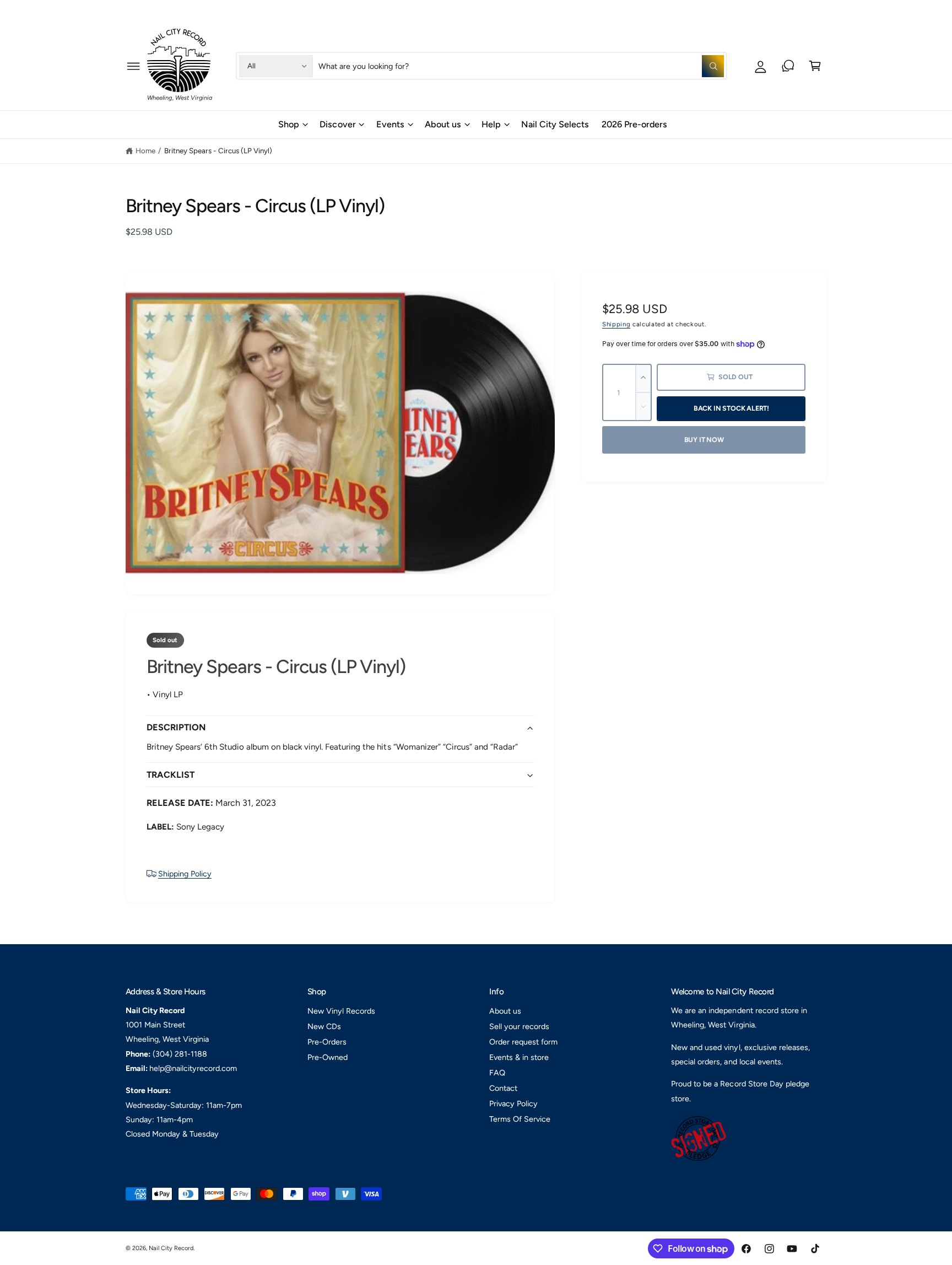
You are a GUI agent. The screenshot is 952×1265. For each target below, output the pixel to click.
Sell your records (519, 1026)
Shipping (616, 324)
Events (390, 124)
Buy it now (704, 439)
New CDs (324, 1026)
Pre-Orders (327, 1042)
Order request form (523, 1042)
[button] (133, 65)
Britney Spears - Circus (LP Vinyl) (218, 150)
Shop (288, 124)
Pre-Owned (327, 1057)
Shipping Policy (185, 874)
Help (758, 10)
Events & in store (519, 1057)
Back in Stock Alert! (731, 408)
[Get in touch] (788, 65)
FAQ (497, 1073)
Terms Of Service (519, 1119)
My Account (807, 10)
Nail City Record (171, 1248)
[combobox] (521, 65)
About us (443, 124)
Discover (337, 124)
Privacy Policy (513, 1103)
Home (145, 150)
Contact (503, 1088)
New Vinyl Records (341, 1011)
